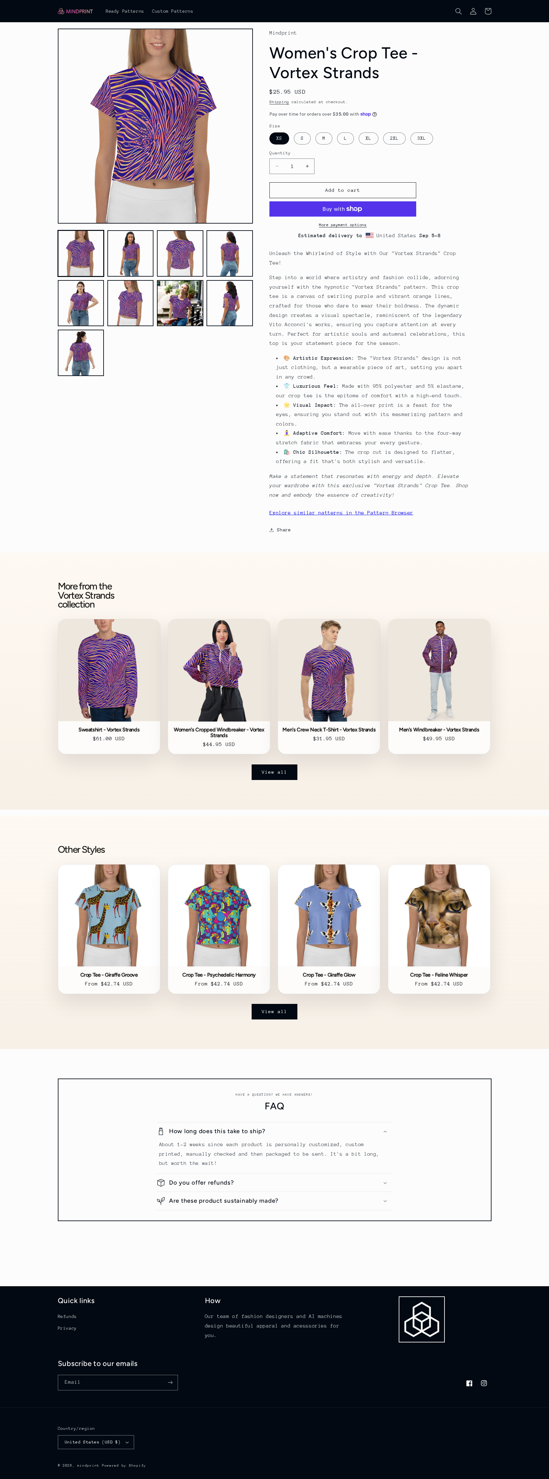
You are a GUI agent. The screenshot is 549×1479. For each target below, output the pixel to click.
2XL (394, 138)
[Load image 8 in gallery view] (230, 303)
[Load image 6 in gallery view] (130, 303)
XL (368, 138)
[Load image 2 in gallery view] (130, 253)
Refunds (67, 1316)
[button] (458, 11)
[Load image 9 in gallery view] (81, 353)
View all (274, 772)
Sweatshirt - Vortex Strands (108, 730)
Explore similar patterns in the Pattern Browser (341, 513)
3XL (421, 138)
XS (279, 138)
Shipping (279, 102)
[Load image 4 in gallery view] (230, 253)
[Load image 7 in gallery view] (180, 303)
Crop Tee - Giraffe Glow (329, 975)
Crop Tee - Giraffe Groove (109, 975)
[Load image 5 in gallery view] (81, 303)
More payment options (343, 225)
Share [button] (284, 529)
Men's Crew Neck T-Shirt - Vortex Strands (329, 730)
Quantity (280, 153)
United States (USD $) (93, 1442)
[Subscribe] (170, 1382)
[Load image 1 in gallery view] (81, 253)
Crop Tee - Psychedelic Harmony (219, 975)
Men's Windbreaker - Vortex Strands (439, 730)
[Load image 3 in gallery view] (180, 253)
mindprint (88, 1465)
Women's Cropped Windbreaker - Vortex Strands (219, 732)
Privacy (67, 1328)
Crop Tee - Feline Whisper (439, 975)
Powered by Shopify (124, 1465)
